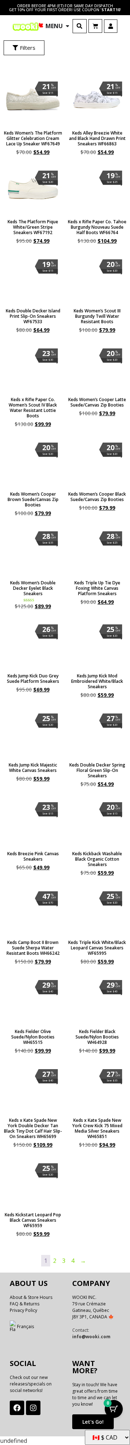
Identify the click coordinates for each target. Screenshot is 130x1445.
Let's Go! (93, 1421)
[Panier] (95, 26)
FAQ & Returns (24, 1304)
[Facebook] (17, 1408)
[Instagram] (33, 1408)
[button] (80, 26)
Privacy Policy (23, 1310)
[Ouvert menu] (67, 26)
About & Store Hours (31, 1297)
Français (25, 1326)
